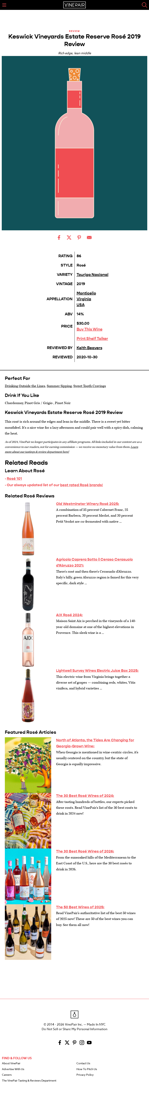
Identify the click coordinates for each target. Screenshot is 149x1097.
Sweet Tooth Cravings (89, 386)
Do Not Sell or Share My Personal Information (74, 1029)
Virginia (84, 299)
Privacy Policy (85, 1074)
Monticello (86, 293)
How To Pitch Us (86, 1069)
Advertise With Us (13, 1069)
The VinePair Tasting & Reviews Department (29, 1080)
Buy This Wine (89, 329)
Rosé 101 (14, 478)
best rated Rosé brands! (81, 485)
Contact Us (83, 1063)
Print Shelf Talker (92, 338)
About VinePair (11, 1063)
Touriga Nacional (92, 274)
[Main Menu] (4, 5)
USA (81, 304)
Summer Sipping (59, 386)
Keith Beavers (89, 347)
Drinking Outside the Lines (25, 386)
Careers (7, 1074)
